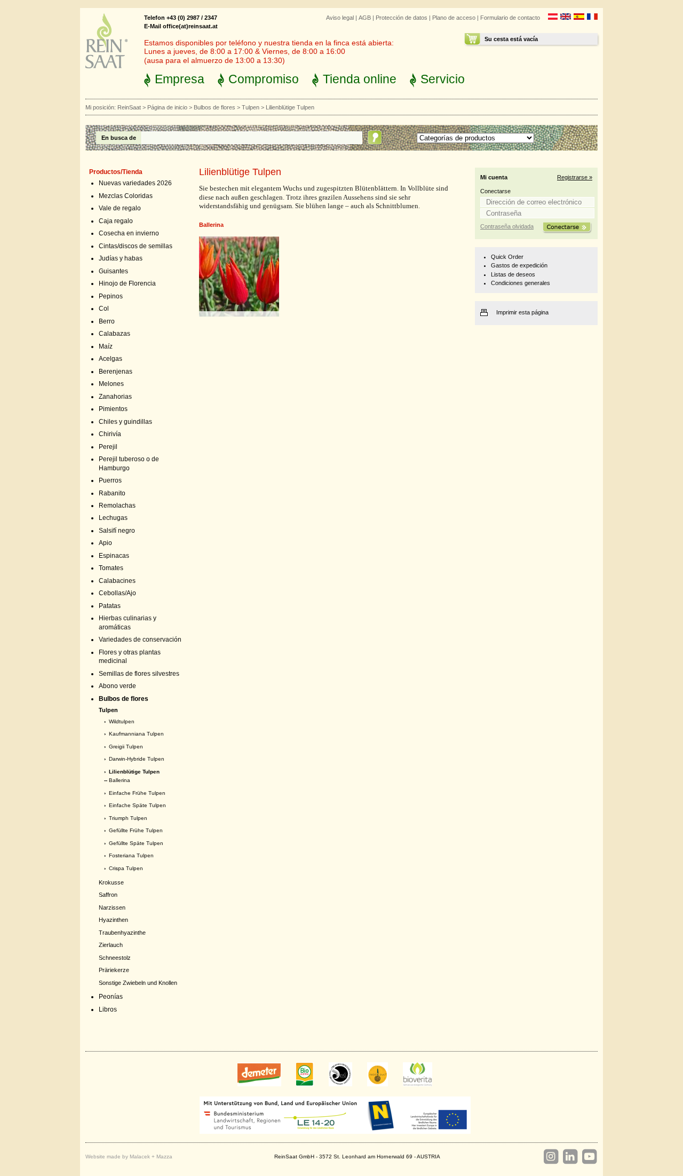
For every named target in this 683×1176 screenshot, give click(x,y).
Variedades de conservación (140, 639)
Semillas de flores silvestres (139, 673)
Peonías (111, 996)
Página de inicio (167, 107)
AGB (365, 17)
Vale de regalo (120, 208)
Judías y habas (120, 258)
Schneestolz (115, 957)
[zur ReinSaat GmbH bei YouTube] (589, 1156)
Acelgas (110, 358)
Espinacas (114, 555)
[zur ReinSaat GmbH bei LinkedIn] (569, 1156)
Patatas (110, 606)
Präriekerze (114, 970)
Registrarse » (574, 177)
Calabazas (114, 333)
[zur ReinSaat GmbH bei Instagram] (550, 1156)
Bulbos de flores (214, 107)
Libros (108, 1009)
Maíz (106, 346)
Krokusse (111, 882)
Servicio (442, 79)
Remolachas (117, 505)
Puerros (110, 480)
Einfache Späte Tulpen (137, 805)
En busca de (118, 138)
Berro (107, 321)
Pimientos (113, 409)
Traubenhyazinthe (122, 932)
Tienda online (359, 79)
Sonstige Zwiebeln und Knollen (138, 983)
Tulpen (250, 107)
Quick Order (507, 257)
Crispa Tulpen (126, 868)
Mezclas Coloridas (126, 196)
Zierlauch (111, 945)
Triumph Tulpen (128, 818)
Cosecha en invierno (129, 233)
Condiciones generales (520, 283)
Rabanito (112, 493)
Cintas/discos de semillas (135, 246)
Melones (111, 384)
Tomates (111, 568)
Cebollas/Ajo (117, 593)
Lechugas (113, 518)
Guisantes (113, 271)
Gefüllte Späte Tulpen (136, 843)
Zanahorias (115, 396)
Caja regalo (116, 221)
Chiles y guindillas (125, 421)
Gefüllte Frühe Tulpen (136, 830)
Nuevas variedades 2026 (135, 183)
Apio (105, 543)
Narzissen (112, 907)
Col (104, 308)
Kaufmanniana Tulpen (136, 734)
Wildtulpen (121, 721)
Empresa (179, 79)
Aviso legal (340, 17)
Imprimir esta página (522, 312)
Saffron (108, 894)
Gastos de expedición (519, 265)
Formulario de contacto (510, 17)
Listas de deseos (513, 274)
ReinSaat (129, 107)
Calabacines (117, 581)
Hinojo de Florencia (127, 283)
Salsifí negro (117, 530)
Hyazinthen (113, 920)
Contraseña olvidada (507, 226)
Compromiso (263, 79)
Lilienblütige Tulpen (134, 772)
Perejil (108, 447)
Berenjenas (115, 371)
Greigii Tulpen (126, 746)
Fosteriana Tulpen (131, 855)
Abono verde (117, 686)
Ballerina (119, 780)
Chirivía (110, 434)
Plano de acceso (453, 17)
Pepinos (111, 296)
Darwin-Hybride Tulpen (136, 759)
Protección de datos (401, 17)
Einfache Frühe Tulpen (137, 793)
